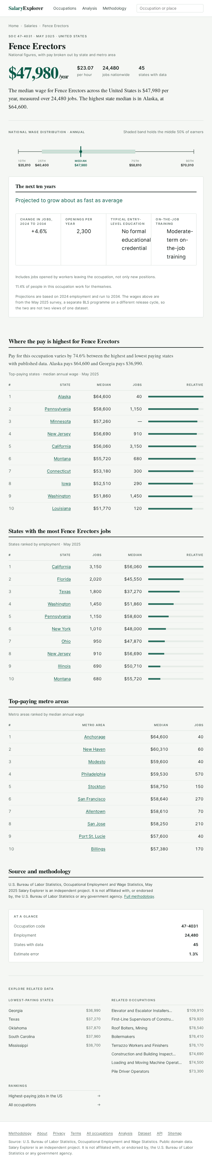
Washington (59, 496)
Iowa (66, 483)
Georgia (54, 1010)
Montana (62, 458)
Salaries (30, 25)
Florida (64, 579)
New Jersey (59, 433)
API (159, 1133)
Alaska (64, 396)
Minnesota (60, 421)
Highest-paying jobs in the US (54, 1095)
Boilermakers (157, 1036)
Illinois (64, 666)
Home (14, 25)
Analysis (89, 8)
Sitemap (175, 1133)
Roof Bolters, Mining (157, 1028)
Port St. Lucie (92, 836)
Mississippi (54, 1045)
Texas (65, 591)
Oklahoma (54, 1028)
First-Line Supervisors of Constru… (157, 1019)
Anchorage (94, 736)
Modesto (96, 761)
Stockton (96, 786)
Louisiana (61, 508)
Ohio (66, 641)
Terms (76, 1133)
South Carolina (54, 1036)
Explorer (26, 8)
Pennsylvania (58, 409)
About (42, 1133)
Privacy (59, 1133)
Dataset (144, 1133)
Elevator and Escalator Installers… (157, 1010)
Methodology (114, 8)
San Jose (96, 823)
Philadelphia (93, 774)
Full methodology (139, 896)
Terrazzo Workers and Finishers (157, 1045)
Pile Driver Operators (157, 1071)
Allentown (95, 811)
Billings (98, 849)
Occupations (64, 8)
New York (61, 628)
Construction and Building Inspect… (157, 1053)
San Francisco (91, 799)
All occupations (54, 1104)
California (61, 446)
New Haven (94, 749)
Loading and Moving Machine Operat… (157, 1062)
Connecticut (59, 471)
